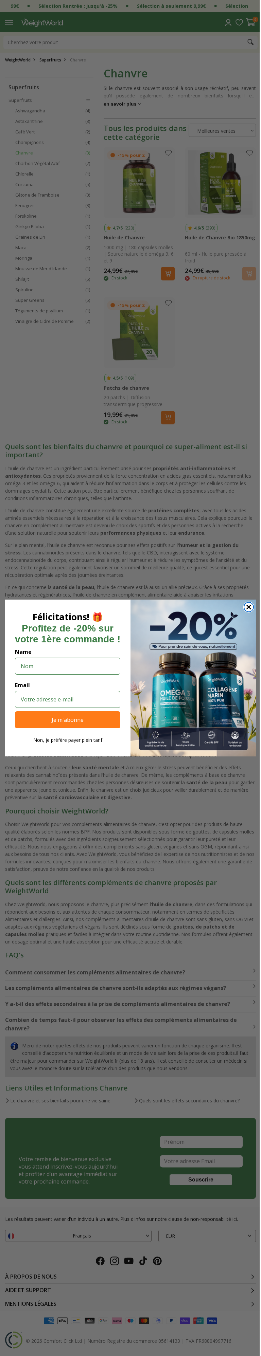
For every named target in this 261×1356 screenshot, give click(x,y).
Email (20, 685)
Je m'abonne (65, 719)
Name (21, 652)
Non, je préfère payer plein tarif (65, 740)
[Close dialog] (246, 607)
